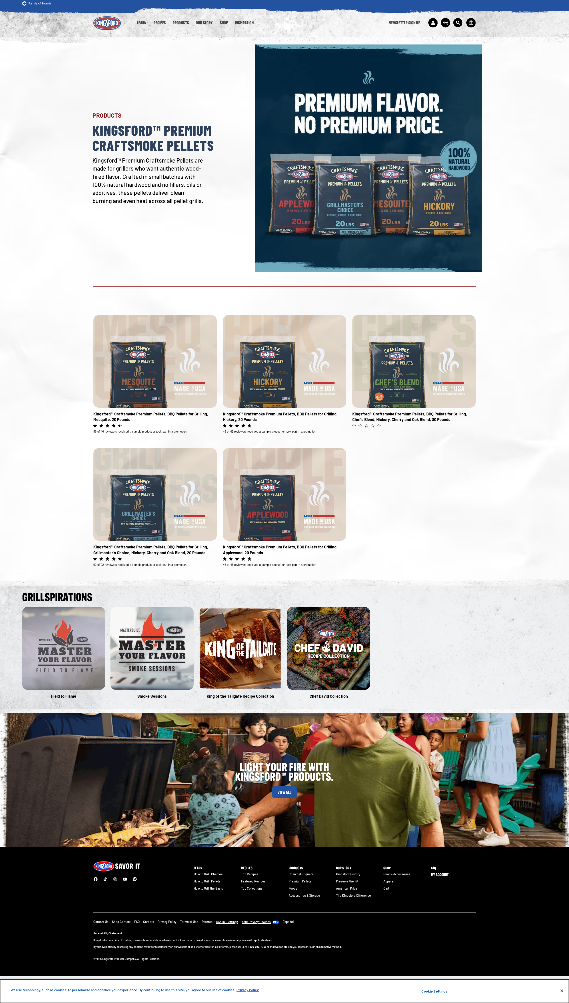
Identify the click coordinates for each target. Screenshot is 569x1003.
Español (288, 922)
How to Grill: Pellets (207, 881)
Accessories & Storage (304, 895)
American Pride (346, 888)
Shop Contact (121, 922)
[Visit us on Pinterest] (134, 879)
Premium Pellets (300, 881)
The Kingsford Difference (353, 895)
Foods (293, 888)
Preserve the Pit (347, 881)
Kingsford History (348, 874)
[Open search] (458, 22)
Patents (207, 922)
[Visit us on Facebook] (95, 879)
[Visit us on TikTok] (105, 879)
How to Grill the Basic (208, 888)
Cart (386, 888)
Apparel (388, 881)
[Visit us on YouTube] (125, 879)
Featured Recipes (253, 881)
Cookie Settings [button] (227, 922)
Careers (148, 922)
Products (296, 868)
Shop (387, 868)
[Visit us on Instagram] (115, 879)
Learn (198, 868)
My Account (440, 874)
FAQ (433, 868)
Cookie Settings (434, 991)
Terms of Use (189, 922)
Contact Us (100, 922)
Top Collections (251, 888)
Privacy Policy (167, 922)
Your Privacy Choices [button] (256, 922)
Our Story (343, 868)
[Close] (562, 991)
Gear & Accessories (396, 874)
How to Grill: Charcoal (208, 874)
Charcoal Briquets (301, 874)
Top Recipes (249, 874)
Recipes (246, 868)
